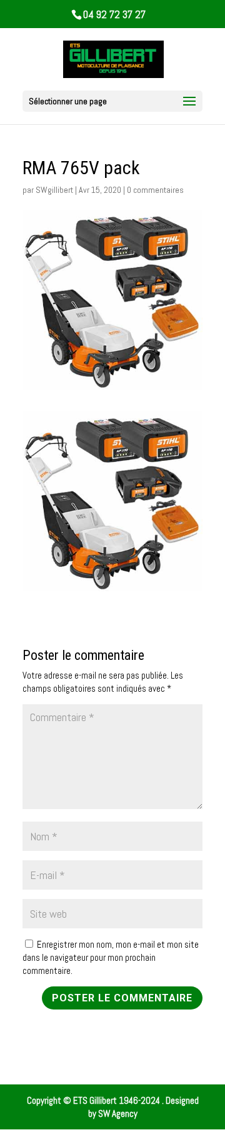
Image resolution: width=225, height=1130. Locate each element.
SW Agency (118, 1113)
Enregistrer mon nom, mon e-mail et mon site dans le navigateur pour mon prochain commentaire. (110, 957)
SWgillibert (54, 189)
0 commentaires (155, 189)
